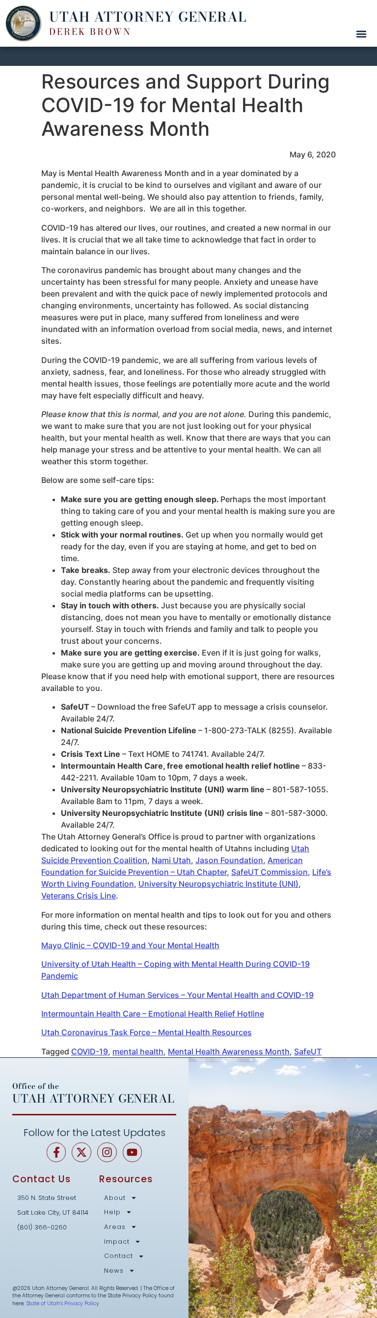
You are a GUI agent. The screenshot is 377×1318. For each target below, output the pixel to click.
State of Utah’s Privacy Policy (62, 1303)
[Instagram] (107, 1152)
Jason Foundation (229, 860)
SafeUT (308, 1051)
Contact (118, 1256)
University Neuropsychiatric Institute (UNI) (218, 884)
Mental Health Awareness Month (229, 1051)
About (115, 1198)
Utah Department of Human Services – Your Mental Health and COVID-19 (177, 995)
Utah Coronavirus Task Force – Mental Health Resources (146, 1032)
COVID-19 (89, 1051)
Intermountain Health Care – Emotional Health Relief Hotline (152, 1013)
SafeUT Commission (269, 872)
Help (112, 1212)
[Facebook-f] (56, 1152)
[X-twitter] (81, 1152)
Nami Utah (171, 860)
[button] (361, 34)
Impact (117, 1242)
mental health (137, 1051)
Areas (115, 1227)
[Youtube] (132, 1152)
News (114, 1271)
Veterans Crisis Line (78, 895)
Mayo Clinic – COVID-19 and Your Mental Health (130, 945)
